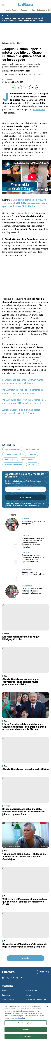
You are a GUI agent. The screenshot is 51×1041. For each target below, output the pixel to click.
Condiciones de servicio (30, 505)
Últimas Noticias (31, 991)
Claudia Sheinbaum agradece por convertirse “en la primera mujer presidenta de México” (20, 682)
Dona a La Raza (10, 10)
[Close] (47, 1006)
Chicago (24, 10)
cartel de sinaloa (12, 449)
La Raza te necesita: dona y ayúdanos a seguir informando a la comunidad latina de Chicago (23, 19)
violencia (32, 464)
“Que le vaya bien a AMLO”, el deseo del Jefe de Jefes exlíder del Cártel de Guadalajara (24, 857)
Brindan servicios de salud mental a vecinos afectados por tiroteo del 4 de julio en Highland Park (23, 812)
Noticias (12, 43)
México (19, 43)
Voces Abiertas (8, 1000)
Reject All (25, 1030)
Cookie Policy (20, 1018)
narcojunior (10, 459)
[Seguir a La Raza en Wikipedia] (22, 977)
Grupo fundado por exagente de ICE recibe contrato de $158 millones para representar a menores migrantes (33, 542)
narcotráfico (39, 109)
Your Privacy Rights (25, 1023)
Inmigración (27, 586)
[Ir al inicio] (11, 972)
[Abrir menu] (3, 4)
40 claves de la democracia (36, 1000)
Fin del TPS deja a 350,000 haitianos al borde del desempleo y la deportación (33, 591)
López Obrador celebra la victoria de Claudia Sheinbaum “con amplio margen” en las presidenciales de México (24, 727)
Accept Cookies (26, 1036)
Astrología (27, 569)
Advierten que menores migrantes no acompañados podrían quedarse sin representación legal (33, 558)
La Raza (5, 43)
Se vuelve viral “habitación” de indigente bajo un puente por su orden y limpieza (24, 945)
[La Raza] (25, 4)
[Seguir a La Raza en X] (7, 977)
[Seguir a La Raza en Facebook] (3, 977)
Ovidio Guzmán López (13, 464)
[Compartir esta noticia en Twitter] (25, 87)
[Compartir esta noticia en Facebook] (19, 87)
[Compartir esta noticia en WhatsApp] (13, 87)
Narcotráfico (28, 459)
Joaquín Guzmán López (14, 454)
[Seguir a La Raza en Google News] (17, 977)
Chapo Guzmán (32, 449)
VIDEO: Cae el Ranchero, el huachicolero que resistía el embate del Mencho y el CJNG (24, 902)
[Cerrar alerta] (48, 16)
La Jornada (21, 213)
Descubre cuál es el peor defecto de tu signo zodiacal (33, 573)
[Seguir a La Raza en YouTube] (12, 977)
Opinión (28, 995)
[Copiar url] (37, 87)
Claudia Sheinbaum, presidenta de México (25, 769)
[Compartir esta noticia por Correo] (31, 87)
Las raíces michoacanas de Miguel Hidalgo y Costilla (21, 638)
